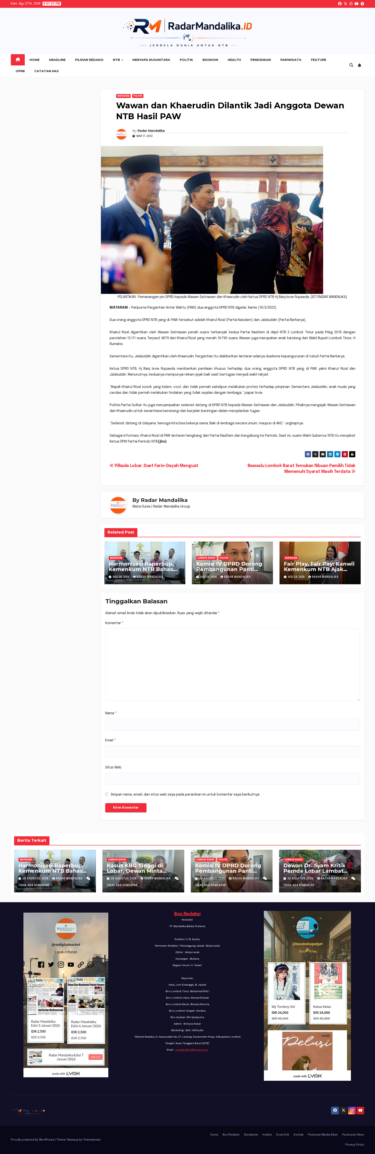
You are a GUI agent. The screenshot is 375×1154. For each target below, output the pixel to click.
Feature (318, 60)
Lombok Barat (206, 558)
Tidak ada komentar (33, 885)
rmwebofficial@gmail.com (191, 1050)
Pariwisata (290, 60)
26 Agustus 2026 (36, 878)
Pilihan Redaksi (89, 60)
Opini (20, 71)
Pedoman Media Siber (323, 1134)
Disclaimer (251, 1134)
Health (234, 60)
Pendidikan (260, 60)
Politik (186, 60)
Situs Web (113, 767)
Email (110, 740)
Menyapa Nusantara (151, 60)
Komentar (114, 623)
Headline (57, 60)
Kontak (299, 1134)
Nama (111, 713)
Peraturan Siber (353, 1134)
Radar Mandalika (151, 131)
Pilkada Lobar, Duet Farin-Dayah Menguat (155, 466)
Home (34, 60)
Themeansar (91, 1139)
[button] (351, 65)
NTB (117, 60)
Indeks (267, 1134)
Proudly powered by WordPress (33, 1139)
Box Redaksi (187, 914)
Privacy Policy (354, 1144)
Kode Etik (282, 1134)
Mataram (123, 96)
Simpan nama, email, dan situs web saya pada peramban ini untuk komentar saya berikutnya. (185, 794)
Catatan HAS (46, 71)
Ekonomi (210, 60)
